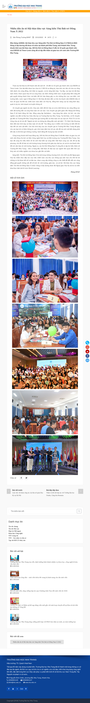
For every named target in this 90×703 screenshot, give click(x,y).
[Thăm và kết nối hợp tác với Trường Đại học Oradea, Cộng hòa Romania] (80, 491)
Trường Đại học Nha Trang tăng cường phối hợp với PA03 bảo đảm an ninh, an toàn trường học (43, 622)
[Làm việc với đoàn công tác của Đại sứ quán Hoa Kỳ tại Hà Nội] (9, 491)
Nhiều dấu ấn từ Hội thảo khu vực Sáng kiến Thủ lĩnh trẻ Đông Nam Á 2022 (37, 642)
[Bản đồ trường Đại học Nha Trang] (26, 689)
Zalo (87, 360)
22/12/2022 (39, 37)
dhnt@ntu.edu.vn (15, 682)
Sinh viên (46, 11)
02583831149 (13, 680)
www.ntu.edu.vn (30, 682)
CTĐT (62, 11)
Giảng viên (37, 11)
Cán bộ (28, 11)
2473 (49, 37)
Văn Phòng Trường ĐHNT (22, 37)
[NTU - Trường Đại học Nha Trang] (23, 7)
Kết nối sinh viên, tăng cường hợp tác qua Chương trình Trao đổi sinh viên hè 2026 (38, 591)
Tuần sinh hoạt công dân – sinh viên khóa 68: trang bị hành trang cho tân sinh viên (38, 577)
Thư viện (54, 11)
